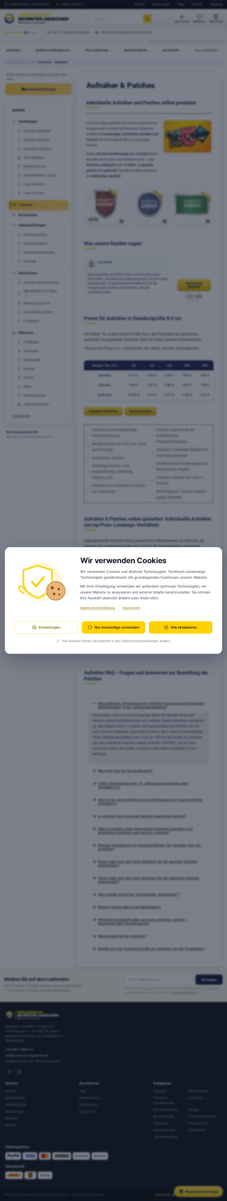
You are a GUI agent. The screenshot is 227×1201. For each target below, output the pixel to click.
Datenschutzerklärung (97, 608)
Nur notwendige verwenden (116, 627)
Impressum (131, 608)
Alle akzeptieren (184, 627)
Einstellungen (50, 627)
